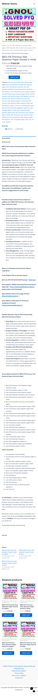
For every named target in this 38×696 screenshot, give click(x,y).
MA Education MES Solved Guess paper (19, 48)
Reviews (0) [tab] (6, 142)
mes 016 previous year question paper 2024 (15, 94)
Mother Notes (9, 3)
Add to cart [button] (8, 615)
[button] (33, 11)
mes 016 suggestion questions (20, 108)
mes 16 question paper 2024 (19, 119)
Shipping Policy (19, 668)
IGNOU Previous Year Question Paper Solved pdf (19, 666)
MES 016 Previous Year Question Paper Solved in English (9, 552)
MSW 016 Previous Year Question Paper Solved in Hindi (26, 552)
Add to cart (14, 77)
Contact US (19, 678)
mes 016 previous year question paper (22, 91)
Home (4, 45)
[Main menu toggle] (34, 4)
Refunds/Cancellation (19, 671)
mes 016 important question (14, 87)
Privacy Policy (19, 673)
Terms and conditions (19, 675)
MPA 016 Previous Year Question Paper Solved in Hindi (9, 563)
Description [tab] (6, 138)
